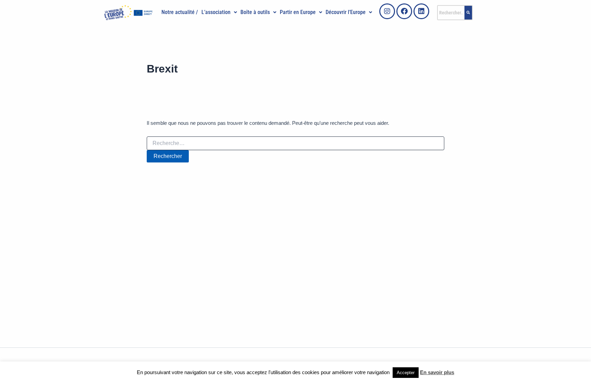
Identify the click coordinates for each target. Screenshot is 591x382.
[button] (219, 12)
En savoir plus (437, 372)
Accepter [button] (406, 372)
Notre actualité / (179, 12)
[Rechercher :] (295, 143)
